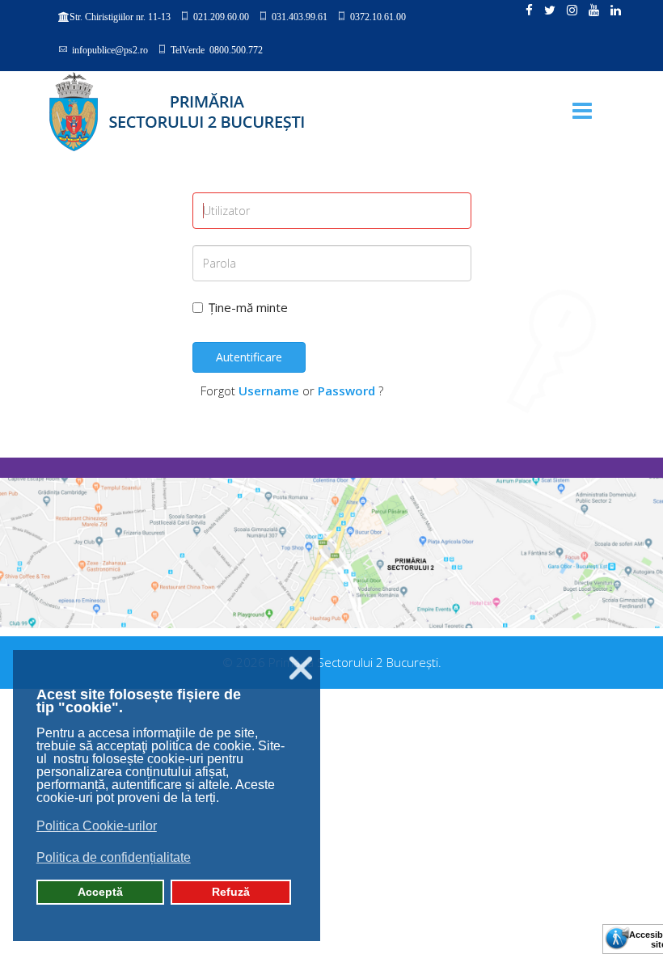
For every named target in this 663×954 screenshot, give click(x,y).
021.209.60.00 (221, 16)
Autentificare (249, 357)
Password (346, 390)
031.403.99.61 (299, 16)
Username (269, 390)
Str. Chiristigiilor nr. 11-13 (120, 17)
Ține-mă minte (248, 307)
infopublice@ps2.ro (110, 49)
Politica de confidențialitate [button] (113, 857)
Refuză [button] (231, 891)
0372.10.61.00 (378, 16)
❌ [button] (301, 668)
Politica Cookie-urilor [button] (96, 826)
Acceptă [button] (100, 891)
